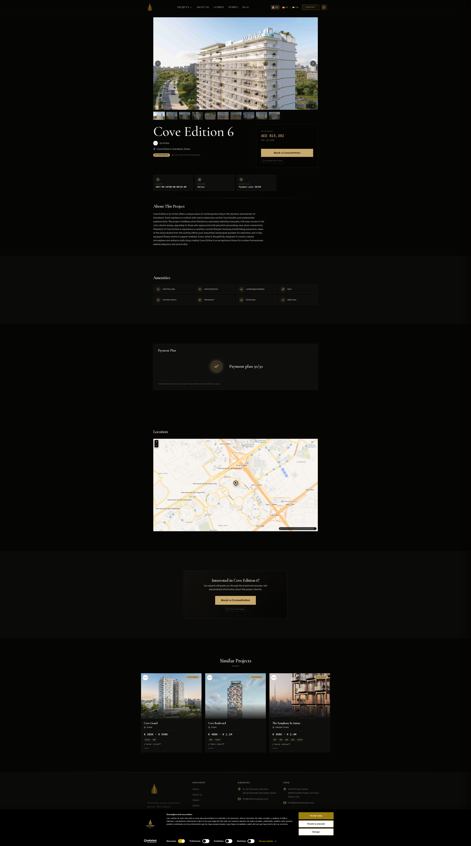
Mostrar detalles (266, 841)
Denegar (316, 832)
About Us (202, 7)
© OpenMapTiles (293, 529)
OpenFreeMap (284, 529)
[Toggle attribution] (315, 528)
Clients (219, 7)
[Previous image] (158, 64)
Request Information (274, 161)
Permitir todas (316, 816)
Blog (245, 7)
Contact (311, 7)
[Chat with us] (324, 7)
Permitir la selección (316, 824)
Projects (183, 7)
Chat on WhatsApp (237, 609)
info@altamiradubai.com (255, 799)
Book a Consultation (287, 152)
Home (195, 789)
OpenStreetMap (308, 529)
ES (286, 7)
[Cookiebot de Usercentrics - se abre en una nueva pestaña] (150, 841)
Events (233, 7)
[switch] (205, 841)
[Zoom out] (156, 445)
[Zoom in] (156, 442)
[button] (235, 483)
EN (276, 7)
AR (297, 7)
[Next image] (313, 64)
